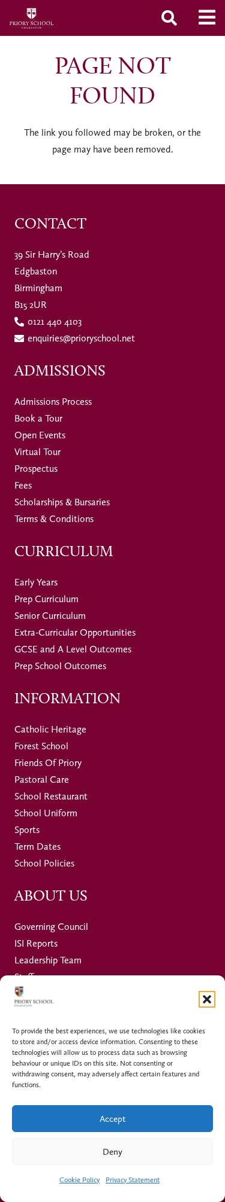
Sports (27, 829)
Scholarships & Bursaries (62, 502)
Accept (112, 1118)
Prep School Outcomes (60, 666)
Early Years (36, 582)
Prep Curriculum (46, 599)
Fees (23, 485)
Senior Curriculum (50, 615)
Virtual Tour (37, 451)
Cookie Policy (79, 1180)
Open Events (39, 435)
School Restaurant (51, 796)
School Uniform (45, 813)
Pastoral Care (41, 779)
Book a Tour (38, 418)
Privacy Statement (133, 1180)
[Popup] (207, 18)
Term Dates (37, 846)
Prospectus (36, 468)
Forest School (41, 746)
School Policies (44, 863)
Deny (112, 1151)
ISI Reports (36, 943)
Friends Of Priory (48, 762)
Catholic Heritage (50, 729)
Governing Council (51, 926)
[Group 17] (31, 18)
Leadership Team (48, 960)
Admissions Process (53, 401)
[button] (207, 999)
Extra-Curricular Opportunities (75, 632)
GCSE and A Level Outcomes (72, 649)
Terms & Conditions (54, 518)
